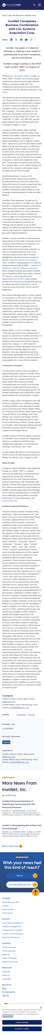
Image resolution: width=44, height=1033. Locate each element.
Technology (21, 715)
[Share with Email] (26, 39)
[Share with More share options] (36, 39)
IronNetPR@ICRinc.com (19, 708)
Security (31, 715)
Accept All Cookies (22, 1029)
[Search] (34, 5)
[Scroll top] (35, 892)
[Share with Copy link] (31, 39)
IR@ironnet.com (8, 702)
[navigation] (39, 5)
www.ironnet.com (9, 501)
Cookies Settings (22, 1022)
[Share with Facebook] (21, 39)
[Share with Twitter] (16, 39)
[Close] (41, 1008)
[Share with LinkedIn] (11, 39)
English (6, 742)
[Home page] (11, 5)
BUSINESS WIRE (21, 76)
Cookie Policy (8, 1016)
